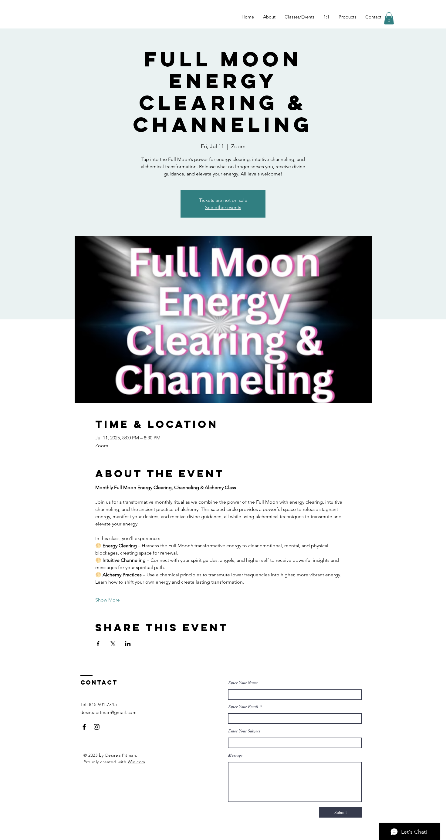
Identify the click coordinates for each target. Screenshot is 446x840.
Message (235, 755)
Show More (107, 600)
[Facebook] (84, 727)
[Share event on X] (113, 643)
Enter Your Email (243, 707)
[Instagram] (96, 727)
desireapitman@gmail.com (108, 712)
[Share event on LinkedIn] (128, 643)
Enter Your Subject (244, 731)
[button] (389, 18)
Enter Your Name (243, 683)
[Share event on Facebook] (98, 643)
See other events (223, 207)
